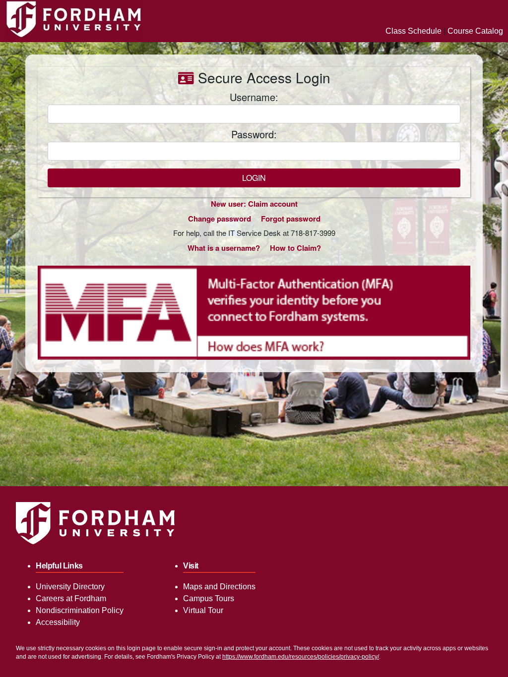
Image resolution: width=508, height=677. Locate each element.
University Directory (70, 586)
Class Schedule (413, 31)
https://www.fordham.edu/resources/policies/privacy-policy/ (300, 656)
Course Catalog (475, 31)
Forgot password (290, 218)
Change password (219, 218)
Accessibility (58, 622)
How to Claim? (295, 247)
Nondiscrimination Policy (80, 610)
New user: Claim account (254, 203)
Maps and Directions (219, 586)
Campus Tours (208, 598)
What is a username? (224, 247)
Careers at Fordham (71, 598)
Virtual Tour (203, 610)
